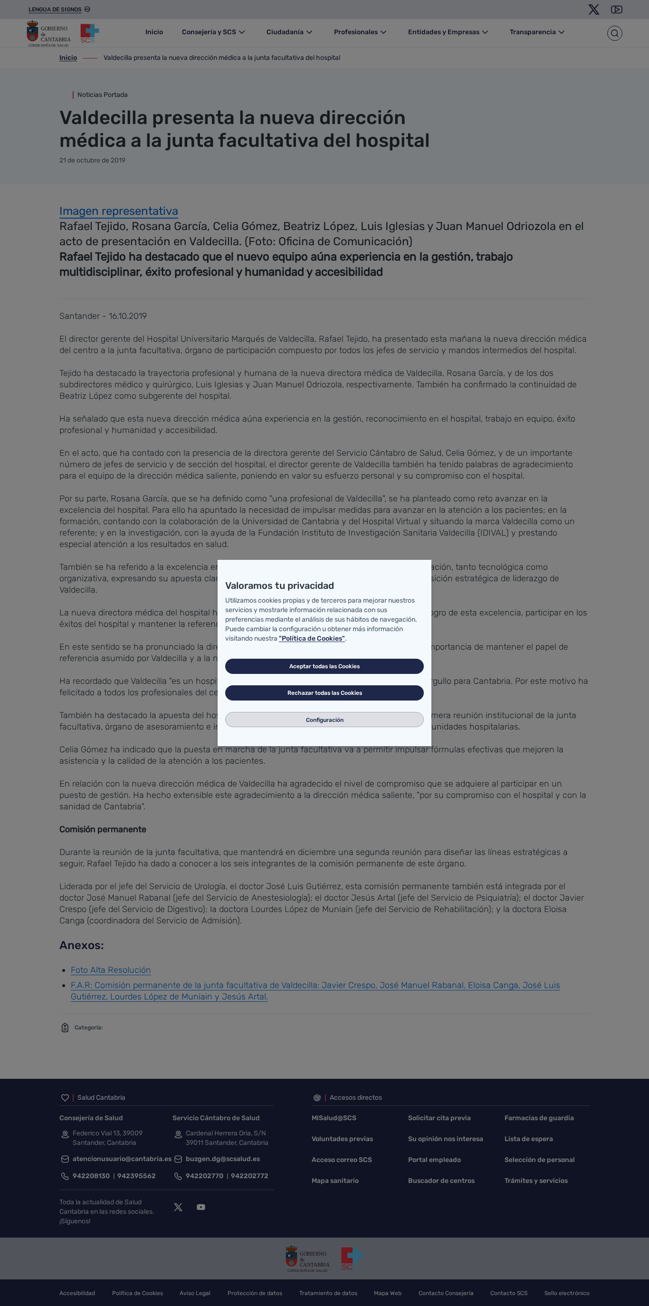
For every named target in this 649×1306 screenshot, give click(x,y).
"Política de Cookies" (312, 638)
